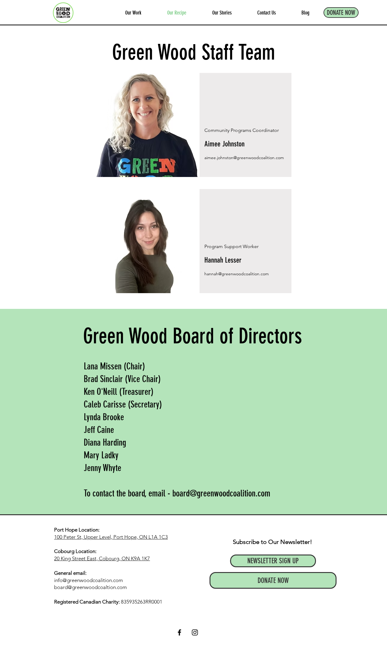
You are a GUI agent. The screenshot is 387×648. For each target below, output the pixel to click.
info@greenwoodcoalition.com (88, 580)
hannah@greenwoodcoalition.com (236, 274)
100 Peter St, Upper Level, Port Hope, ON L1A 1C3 (111, 537)
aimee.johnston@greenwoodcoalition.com (244, 157)
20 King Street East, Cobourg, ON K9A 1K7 (102, 558)
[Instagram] (195, 632)
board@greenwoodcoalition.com (221, 493)
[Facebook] (179, 632)
